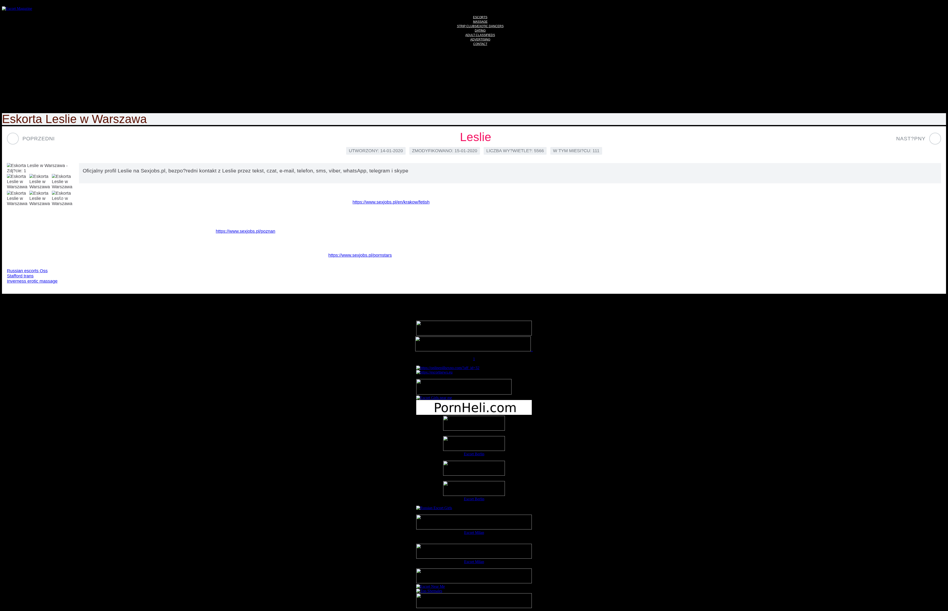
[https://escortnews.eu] (434, 372)
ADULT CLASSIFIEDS (480, 35)
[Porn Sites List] (474, 413)
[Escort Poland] (474, 334)
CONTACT (480, 44)
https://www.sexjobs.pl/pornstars (360, 255)
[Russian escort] (434, 508)
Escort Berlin (474, 454)
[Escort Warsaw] (474, 607)
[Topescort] (474, 582)
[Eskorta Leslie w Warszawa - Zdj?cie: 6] (40, 199)
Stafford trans (20, 276)
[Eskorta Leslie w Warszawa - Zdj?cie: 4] (63, 182)
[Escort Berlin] (474, 444)
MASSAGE (480, 21)
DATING (480, 30)
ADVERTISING (480, 39)
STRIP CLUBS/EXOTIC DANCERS (480, 26)
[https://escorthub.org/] (474, 424)
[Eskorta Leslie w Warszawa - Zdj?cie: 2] (18, 182)
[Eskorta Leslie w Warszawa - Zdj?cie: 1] (40, 168)
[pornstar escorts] (473, 350)
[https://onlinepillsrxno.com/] (447, 368)
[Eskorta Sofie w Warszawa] (13, 139)
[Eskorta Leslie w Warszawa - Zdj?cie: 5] (18, 199)
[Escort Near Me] (430, 586)
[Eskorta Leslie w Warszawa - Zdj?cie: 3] (40, 182)
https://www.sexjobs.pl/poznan (245, 231)
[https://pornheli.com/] (464, 393)
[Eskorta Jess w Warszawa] (935, 139)
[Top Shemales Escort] (429, 591)
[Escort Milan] (474, 528)
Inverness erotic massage (32, 281)
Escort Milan (474, 532)
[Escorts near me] (434, 398)
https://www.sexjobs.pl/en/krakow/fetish (391, 202)
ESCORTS (480, 17)
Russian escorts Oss (27, 270)
